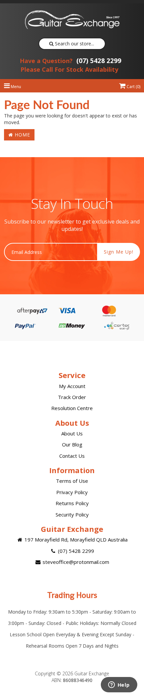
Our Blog (72, 444)
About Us (72, 433)
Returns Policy (72, 503)
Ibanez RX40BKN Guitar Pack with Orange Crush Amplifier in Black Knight (56, 669)
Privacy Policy (72, 492)
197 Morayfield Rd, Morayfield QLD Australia (75, 539)
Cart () (133, 86)
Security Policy (72, 514)
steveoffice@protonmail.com (75, 562)
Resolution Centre (72, 408)
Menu (15, 86)
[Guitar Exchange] (72, 19)
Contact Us (72, 455)
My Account (72, 386)
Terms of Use (72, 480)
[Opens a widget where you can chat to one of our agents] (118, 685)
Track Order (72, 397)
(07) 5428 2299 (70, 60)
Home (21, 134)
